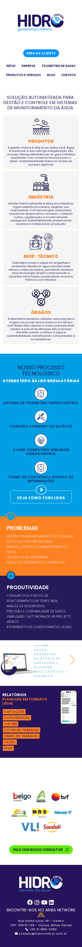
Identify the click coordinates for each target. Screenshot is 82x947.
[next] (71, 659)
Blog (51, 75)
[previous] (11, 659)
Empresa (28, 66)
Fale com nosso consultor (38, 849)
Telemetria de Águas (59, 66)
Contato (68, 75)
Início (11, 66)
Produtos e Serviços (23, 75)
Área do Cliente (41, 53)
